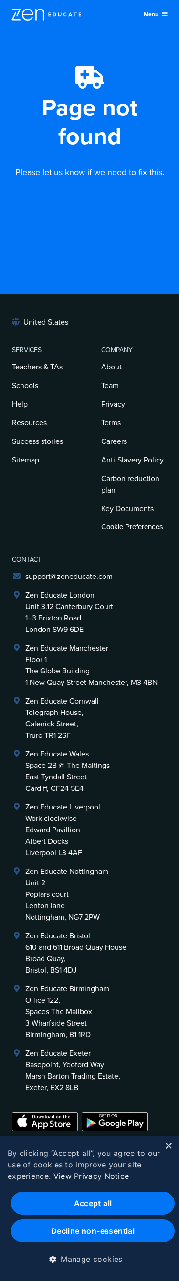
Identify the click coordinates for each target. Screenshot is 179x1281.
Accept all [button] (93, 1203)
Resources (29, 423)
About (111, 367)
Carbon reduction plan (130, 484)
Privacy (113, 404)
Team (110, 385)
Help (20, 404)
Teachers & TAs (37, 367)
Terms (111, 423)
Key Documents (127, 509)
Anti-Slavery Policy (132, 460)
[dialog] (89, 1208)
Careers (114, 441)
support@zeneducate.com (69, 576)
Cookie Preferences (132, 527)
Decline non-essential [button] (93, 1231)
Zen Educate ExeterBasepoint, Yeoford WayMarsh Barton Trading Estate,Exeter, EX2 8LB (72, 1070)
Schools (25, 385)
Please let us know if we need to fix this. (89, 172)
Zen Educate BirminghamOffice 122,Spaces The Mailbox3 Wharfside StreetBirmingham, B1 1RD (67, 1012)
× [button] (168, 1146)
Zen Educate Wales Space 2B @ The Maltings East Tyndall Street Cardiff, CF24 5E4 (67, 771)
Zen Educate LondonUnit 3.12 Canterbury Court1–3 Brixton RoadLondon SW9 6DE (69, 612)
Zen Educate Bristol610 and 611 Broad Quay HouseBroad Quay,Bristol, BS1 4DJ (75, 953)
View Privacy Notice (91, 1176)
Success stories (37, 441)
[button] (89, 1259)
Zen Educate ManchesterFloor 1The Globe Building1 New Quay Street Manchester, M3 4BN (91, 665)
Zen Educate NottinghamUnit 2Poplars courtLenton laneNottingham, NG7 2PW (66, 894)
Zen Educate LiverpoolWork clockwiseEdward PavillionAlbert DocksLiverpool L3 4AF (62, 830)
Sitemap (25, 460)
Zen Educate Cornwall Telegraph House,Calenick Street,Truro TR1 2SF (62, 718)
